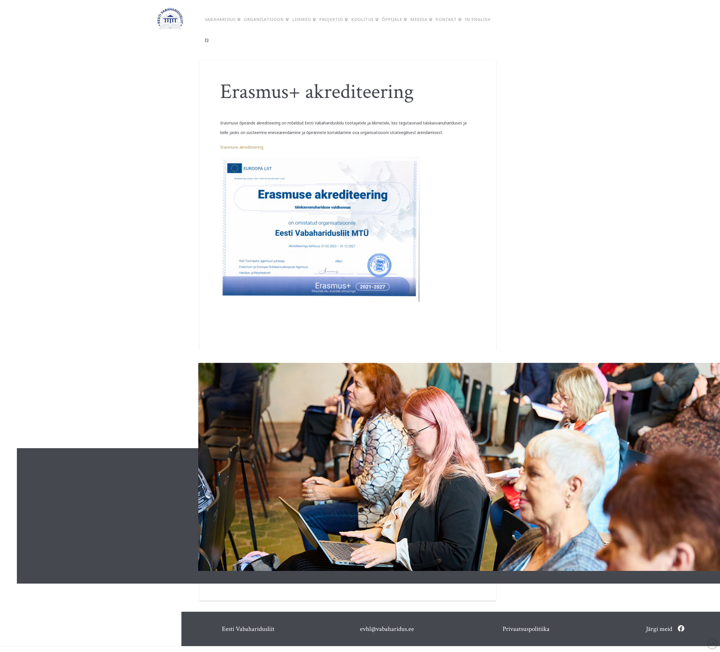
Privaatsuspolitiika (526, 629)
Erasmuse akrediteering (241, 147)
